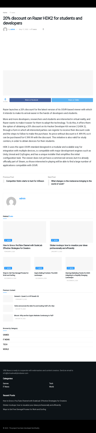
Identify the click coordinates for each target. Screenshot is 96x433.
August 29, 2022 (20, 318)
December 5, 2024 (72, 280)
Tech (5, 344)
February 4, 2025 (9, 251)
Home (5, 13)
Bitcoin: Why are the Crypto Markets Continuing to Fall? (34, 315)
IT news (12, 13)
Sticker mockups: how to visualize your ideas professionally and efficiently (32, 405)
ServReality (35, 428)
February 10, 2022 (21, 299)
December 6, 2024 (41, 278)
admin (12, 29)
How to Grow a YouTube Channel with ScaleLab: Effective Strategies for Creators (35, 401)
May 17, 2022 (23, 29)
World (6, 349)
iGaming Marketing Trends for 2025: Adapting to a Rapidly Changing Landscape (78, 275)
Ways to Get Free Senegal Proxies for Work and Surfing (24, 409)
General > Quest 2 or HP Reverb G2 (26, 296)
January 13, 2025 (56, 251)
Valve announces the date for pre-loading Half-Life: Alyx (34, 306)
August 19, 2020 (20, 309)
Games (6, 335)
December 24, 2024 (10, 278)
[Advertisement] (48, 50)
